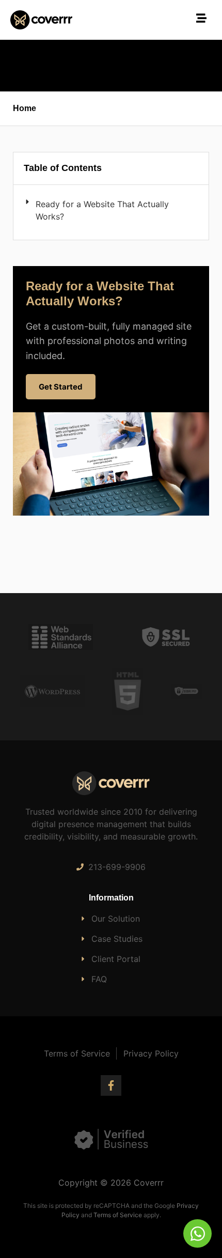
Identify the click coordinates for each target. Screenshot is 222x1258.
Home (24, 108)
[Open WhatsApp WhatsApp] (197, 1233)
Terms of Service (117, 1215)
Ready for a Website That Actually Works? (102, 210)
